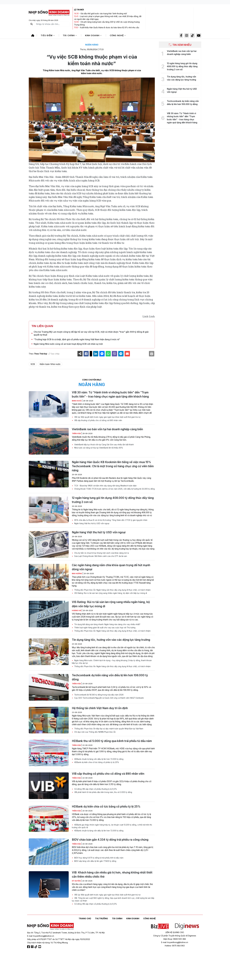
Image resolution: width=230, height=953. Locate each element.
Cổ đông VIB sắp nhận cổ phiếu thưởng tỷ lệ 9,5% (95, 789)
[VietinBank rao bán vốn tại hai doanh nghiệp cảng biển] (49, 441)
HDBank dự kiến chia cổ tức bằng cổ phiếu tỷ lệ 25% (96, 762)
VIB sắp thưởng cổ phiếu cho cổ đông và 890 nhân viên (98, 420)
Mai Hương (77, 574)
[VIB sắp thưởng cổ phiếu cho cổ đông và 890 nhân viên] (49, 785)
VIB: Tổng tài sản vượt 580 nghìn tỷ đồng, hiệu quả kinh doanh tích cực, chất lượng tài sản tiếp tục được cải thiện (113, 899)
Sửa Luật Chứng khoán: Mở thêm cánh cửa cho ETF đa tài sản (100, 556)
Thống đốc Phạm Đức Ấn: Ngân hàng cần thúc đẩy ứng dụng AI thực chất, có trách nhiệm (112, 590)
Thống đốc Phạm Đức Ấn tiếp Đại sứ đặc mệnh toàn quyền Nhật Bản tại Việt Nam (108, 729)
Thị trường (101, 918)
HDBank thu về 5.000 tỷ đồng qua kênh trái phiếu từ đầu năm (112, 741)
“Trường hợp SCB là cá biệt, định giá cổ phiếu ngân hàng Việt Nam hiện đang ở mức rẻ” (77, 339)
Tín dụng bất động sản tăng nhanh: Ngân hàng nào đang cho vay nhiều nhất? (107, 624)
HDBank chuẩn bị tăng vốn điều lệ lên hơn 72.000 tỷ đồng (98, 759)
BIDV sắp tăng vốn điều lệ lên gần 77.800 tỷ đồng (95, 861)
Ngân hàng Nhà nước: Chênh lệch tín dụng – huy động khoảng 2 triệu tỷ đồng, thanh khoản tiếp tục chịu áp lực (112, 661)
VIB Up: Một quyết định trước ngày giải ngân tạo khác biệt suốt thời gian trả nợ (107, 417)
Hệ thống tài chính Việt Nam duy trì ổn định (100, 708)
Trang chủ (85, 918)
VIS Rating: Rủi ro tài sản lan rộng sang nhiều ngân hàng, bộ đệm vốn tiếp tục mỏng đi (110, 593)
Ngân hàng (91, 44)
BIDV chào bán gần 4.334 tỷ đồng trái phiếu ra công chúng (110, 839)
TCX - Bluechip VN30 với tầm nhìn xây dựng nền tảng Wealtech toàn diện (105, 486)
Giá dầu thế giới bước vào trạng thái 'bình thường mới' (104, 13)
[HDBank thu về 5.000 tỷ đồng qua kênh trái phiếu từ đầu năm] (49, 753)
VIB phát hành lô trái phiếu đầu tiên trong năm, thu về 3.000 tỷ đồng (103, 792)
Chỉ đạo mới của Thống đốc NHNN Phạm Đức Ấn (95, 732)
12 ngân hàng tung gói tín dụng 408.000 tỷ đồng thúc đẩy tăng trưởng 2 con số (113, 500)
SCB (32, 364)
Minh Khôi (77, 401)
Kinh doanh (92, 35)
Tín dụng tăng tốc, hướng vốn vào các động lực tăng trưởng (111, 639)
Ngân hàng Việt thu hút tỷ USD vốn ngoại (91, 523)
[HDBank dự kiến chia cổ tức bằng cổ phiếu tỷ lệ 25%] (49, 818)
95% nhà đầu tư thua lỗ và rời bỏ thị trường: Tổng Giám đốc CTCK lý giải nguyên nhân (110, 520)
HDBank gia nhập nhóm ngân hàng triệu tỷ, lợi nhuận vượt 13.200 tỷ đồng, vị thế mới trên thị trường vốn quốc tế (112, 826)
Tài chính (69, 35)
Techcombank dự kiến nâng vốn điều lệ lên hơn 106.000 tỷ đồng (110, 677)
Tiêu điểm (47, 35)
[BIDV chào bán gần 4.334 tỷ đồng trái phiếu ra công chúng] (49, 851)
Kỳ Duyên (76, 881)
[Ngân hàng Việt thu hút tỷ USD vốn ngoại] (49, 544)
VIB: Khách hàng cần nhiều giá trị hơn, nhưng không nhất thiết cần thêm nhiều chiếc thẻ (112, 874)
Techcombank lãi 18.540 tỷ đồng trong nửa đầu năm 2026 (99, 695)
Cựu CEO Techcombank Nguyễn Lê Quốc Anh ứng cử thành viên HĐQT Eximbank (109, 698)
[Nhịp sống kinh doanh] (50, 926)
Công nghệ (117, 35)
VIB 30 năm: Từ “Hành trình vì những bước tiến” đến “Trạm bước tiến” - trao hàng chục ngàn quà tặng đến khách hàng (110, 394)
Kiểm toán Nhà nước (50, 364)
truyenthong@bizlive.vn (43, 936)
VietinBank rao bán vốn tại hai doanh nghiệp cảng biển (107, 429)
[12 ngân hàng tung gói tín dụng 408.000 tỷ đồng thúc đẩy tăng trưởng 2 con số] (49, 510)
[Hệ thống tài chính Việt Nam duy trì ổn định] (49, 720)
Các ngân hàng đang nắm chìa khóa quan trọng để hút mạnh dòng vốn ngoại (111, 567)
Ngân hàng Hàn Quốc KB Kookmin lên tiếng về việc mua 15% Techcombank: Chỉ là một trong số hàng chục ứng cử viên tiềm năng (113, 466)
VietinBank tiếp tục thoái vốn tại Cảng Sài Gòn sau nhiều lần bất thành (104, 445)
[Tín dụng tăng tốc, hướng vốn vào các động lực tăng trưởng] (49, 651)
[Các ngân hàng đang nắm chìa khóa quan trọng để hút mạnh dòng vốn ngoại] (49, 577)
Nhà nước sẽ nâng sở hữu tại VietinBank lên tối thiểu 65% (98, 448)
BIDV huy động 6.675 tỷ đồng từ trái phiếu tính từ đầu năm (98, 858)
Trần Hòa (76, 433)
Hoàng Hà (77, 610)
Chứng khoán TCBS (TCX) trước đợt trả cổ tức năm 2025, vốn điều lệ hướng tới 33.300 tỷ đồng (114, 489)
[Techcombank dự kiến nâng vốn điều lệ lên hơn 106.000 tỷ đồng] (49, 687)
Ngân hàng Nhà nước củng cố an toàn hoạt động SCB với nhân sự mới (68, 344)
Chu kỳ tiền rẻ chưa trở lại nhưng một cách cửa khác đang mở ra (101, 553)
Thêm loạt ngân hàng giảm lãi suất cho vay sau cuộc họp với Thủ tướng (104, 628)
